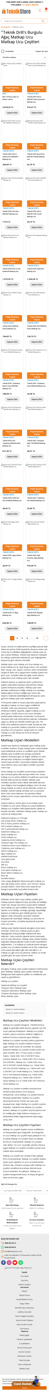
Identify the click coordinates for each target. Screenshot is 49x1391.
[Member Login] (40, 10)
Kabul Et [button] (24, 1388)
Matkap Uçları (18, 27)
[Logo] (16, 12)
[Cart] (46, 10)
